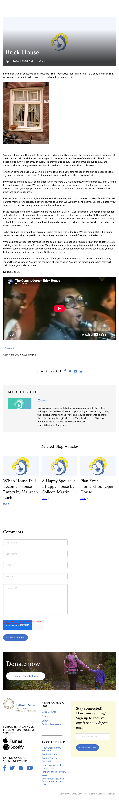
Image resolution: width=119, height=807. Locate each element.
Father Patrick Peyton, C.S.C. (54, 773)
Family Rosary (49, 754)
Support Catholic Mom (26, 676)
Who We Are (49, 711)
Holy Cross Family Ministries (51, 749)
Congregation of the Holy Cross (52, 766)
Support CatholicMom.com (51, 722)
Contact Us (48, 716)
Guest (42, 61)
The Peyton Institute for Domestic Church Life (53, 781)
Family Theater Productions (50, 760)
